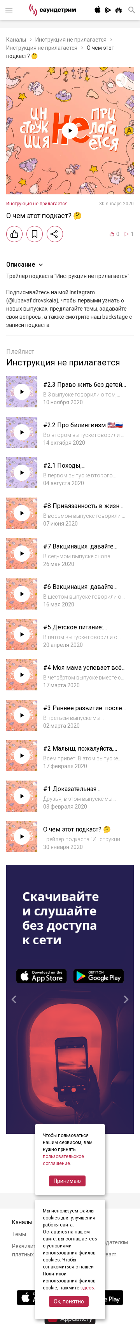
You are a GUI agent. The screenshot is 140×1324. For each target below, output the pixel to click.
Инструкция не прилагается (71, 40)
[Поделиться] (55, 234)
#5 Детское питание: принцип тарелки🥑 (73, 631)
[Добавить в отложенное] (34, 234)
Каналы (16, 40)
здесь (87, 1288)
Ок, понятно (69, 1301)
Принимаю (67, 1181)
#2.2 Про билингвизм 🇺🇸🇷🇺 (83, 425)
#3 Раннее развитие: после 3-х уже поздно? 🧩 (82, 712)
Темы (19, 1234)
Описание (20, 264)
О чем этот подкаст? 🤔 (77, 829)
